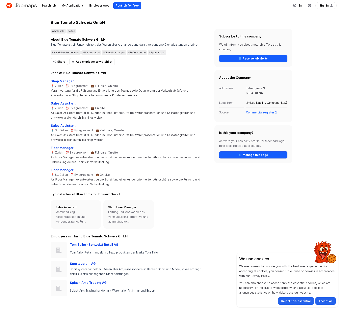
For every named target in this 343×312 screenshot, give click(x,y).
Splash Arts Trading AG (88, 283)
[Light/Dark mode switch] (309, 5)
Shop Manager (62, 81)
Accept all (325, 301)
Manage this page (255, 154)
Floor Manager (62, 148)
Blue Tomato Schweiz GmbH (78, 22)
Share (61, 61)
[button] (76, 214)
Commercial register (260, 112)
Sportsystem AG (83, 264)
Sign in (324, 5)
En (300, 5)
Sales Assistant (63, 103)
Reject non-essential (296, 301)
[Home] (21, 5)
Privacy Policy (260, 275)
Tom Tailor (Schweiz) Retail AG (94, 245)
